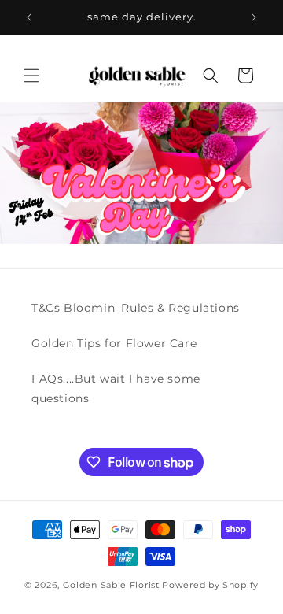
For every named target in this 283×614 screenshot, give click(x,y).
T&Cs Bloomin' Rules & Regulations (135, 308)
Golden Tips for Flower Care (114, 343)
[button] (31, 75)
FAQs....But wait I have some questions (115, 388)
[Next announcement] (254, 17)
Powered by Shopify (210, 584)
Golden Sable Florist (111, 584)
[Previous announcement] (29, 17)
